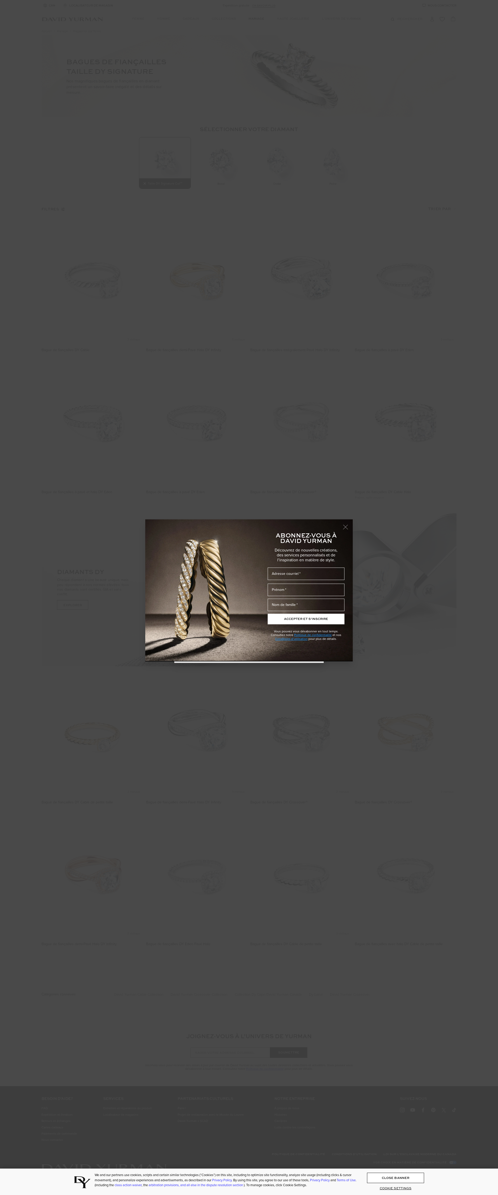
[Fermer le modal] (348, 524)
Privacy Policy (222, 1180)
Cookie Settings (396, 1188)
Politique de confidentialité (313, 635)
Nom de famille (284, 604)
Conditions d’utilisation (291, 639)
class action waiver (128, 1185)
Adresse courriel (285, 573)
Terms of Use (346, 1180)
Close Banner (395, 1178)
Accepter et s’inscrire (306, 619)
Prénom (278, 589)
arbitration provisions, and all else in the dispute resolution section (196, 1185)
